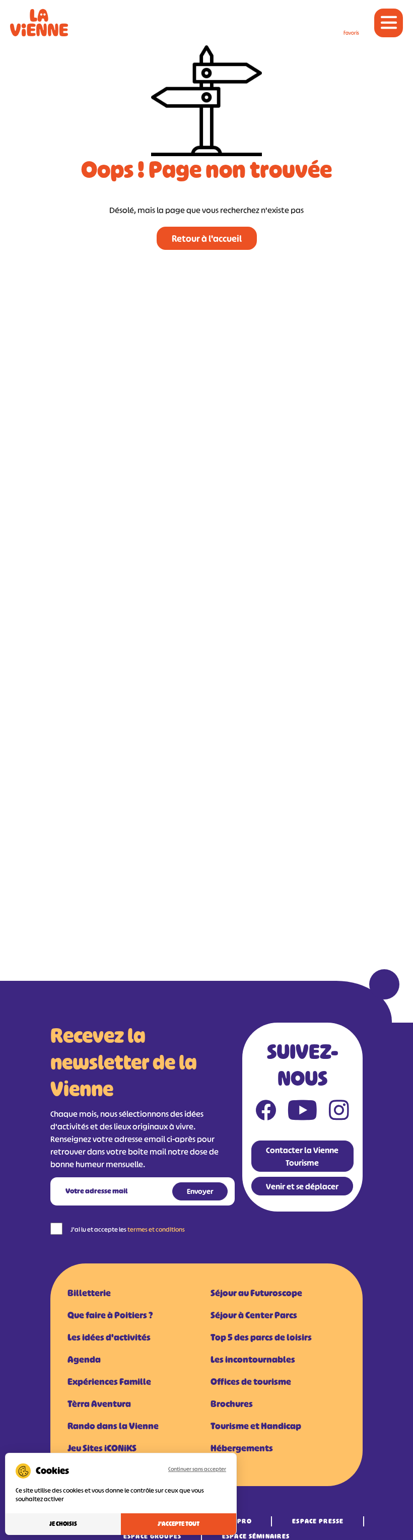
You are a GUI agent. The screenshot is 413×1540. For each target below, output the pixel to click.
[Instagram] (339, 1112)
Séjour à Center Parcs (254, 1315)
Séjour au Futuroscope (256, 1293)
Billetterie (89, 1293)
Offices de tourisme (251, 1382)
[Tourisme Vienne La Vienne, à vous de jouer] (39, 22)
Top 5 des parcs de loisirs (261, 1337)
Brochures (232, 1404)
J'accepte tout (178, 1524)
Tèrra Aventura (99, 1404)
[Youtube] (302, 1112)
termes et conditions (156, 1229)
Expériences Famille (109, 1382)
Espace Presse (318, 1521)
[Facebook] (266, 1112)
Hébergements (242, 1448)
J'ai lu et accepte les (128, 1229)
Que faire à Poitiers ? (110, 1315)
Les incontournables (253, 1360)
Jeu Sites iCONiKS (101, 1448)
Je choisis (63, 1524)
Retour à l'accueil (207, 239)
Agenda (84, 1360)
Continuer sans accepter (197, 1469)
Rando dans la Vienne (113, 1426)
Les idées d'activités (109, 1337)
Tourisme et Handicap (256, 1426)
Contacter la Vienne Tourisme (302, 1156)
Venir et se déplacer (302, 1186)
